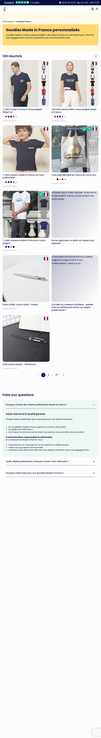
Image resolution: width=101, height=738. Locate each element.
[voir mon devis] (92, 9)
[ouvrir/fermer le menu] (96, 9)
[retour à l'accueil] (5, 9)
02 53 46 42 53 (68, 2)
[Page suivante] (63, 375)
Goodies (10, 34)
